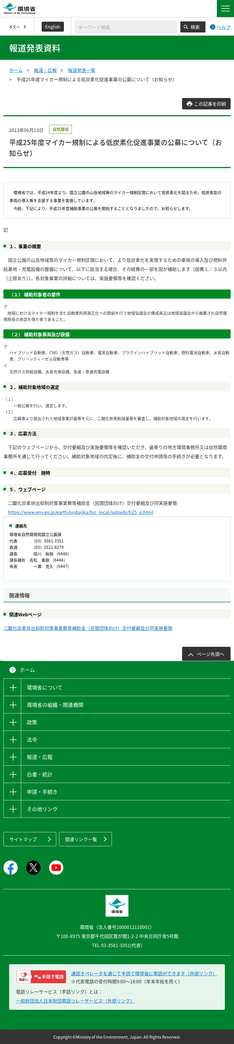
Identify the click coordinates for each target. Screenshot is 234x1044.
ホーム (16, 70)
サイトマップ (23, 839)
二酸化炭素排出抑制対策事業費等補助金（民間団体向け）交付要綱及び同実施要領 (87, 628)
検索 (195, 26)
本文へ (14, 26)
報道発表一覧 (81, 70)
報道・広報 (45, 70)
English (52, 26)
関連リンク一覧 (81, 839)
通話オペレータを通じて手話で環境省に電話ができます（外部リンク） (144, 973)
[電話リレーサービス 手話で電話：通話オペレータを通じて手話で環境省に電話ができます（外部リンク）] (41, 977)
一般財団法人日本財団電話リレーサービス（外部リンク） (75, 1000)
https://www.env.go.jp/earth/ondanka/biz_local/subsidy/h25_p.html (81, 512)
